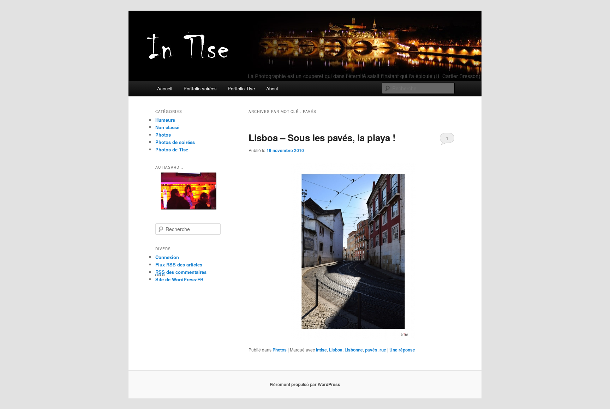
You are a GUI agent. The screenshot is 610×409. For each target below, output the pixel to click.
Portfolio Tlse (241, 88)
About (272, 88)
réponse (402, 350)
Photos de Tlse (171, 149)
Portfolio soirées (200, 88)
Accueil (164, 88)
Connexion (167, 257)
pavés (371, 350)
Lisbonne (354, 350)
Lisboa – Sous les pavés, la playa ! (322, 137)
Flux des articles (178, 264)
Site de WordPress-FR (179, 279)
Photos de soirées (175, 142)
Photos (280, 350)
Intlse (321, 350)
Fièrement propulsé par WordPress (305, 384)
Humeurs (165, 119)
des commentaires (181, 272)
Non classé (167, 127)
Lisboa (335, 350)
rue (382, 350)
